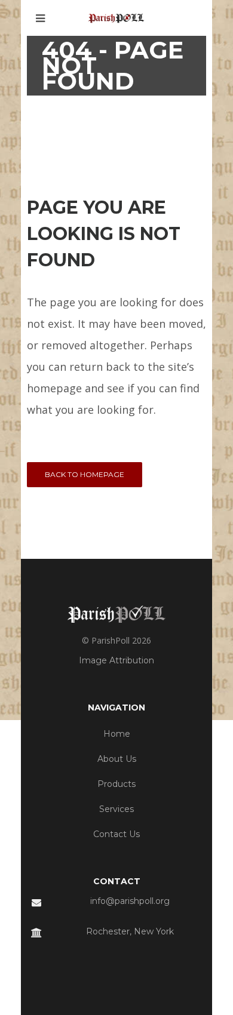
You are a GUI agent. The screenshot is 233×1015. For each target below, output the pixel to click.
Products (116, 784)
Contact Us (116, 834)
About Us (116, 758)
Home (116, 733)
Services (116, 809)
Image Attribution (116, 660)
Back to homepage (84, 474)
